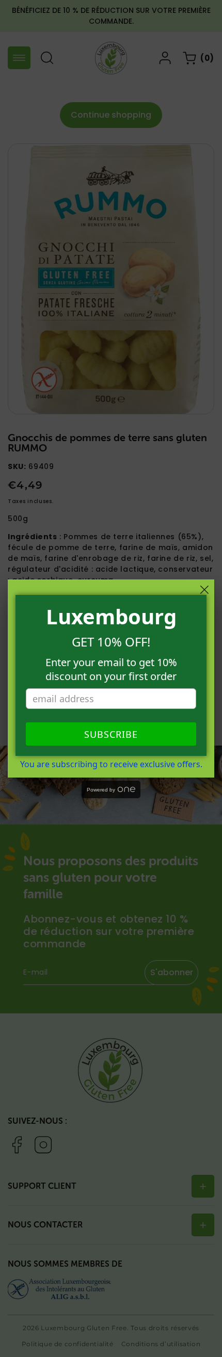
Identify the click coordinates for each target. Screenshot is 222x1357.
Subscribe (111, 734)
